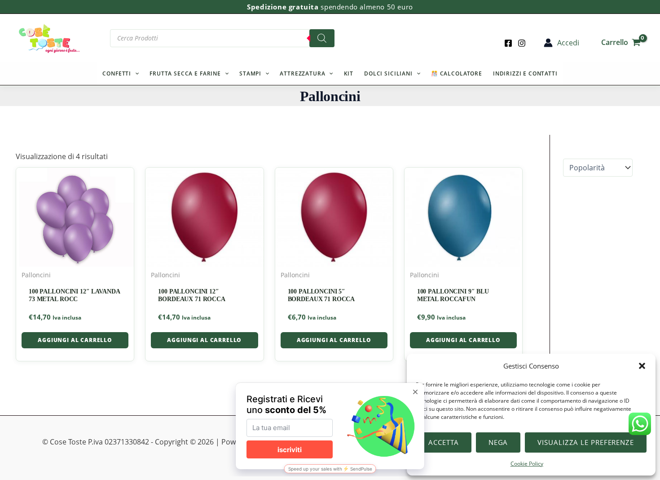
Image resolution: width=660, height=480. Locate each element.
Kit (349, 73)
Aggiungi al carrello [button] (75, 340)
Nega (498, 442)
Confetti (116, 73)
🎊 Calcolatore (456, 73)
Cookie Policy (526, 463)
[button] (642, 365)
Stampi (250, 73)
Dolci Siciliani (388, 73)
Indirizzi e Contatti (525, 73)
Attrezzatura (302, 73)
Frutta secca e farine (185, 73)
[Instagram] (522, 43)
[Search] (321, 38)
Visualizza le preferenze (585, 442)
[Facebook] (508, 43)
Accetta (443, 442)
